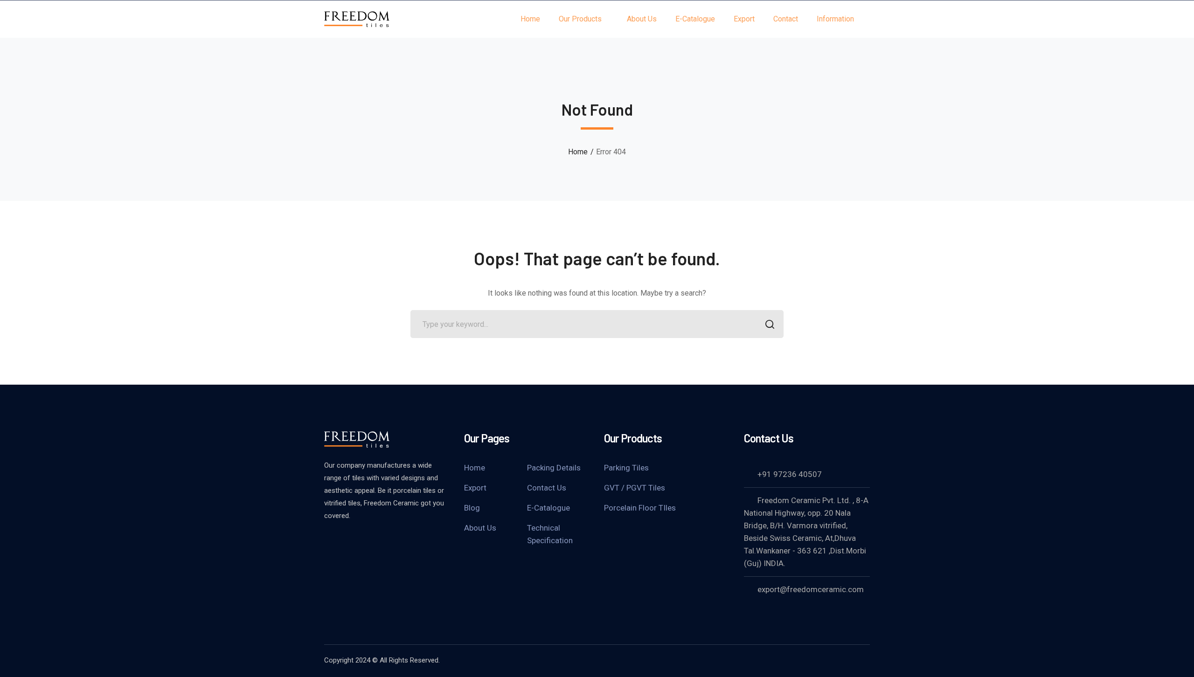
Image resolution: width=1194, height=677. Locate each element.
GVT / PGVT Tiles (634, 487)
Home (578, 151)
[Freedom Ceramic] (356, 18)
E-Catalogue (548, 507)
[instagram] (375, 541)
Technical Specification (550, 534)
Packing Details (554, 467)
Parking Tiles (626, 467)
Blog (472, 507)
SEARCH (769, 324)
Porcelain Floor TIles (640, 507)
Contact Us (546, 487)
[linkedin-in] (352, 541)
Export (475, 487)
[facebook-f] (328, 541)
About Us (480, 527)
